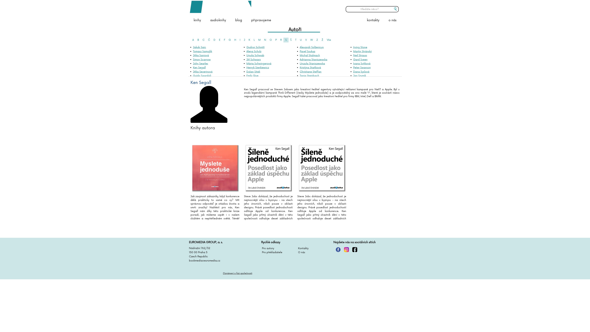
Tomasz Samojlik (202, 51)
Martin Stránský (362, 51)
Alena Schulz (253, 51)
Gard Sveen (360, 59)
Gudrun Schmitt (255, 47)
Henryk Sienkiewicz (257, 67)
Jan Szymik (359, 75)
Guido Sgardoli (202, 75)
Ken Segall (199, 67)
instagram (346, 249)
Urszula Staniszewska (312, 63)
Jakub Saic (199, 47)
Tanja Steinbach (309, 75)
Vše (329, 40)
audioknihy (218, 20)
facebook (354, 249)
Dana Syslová (361, 71)
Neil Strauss (360, 55)
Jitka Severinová (202, 71)
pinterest (338, 249)
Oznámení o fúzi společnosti (237, 273)
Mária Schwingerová (258, 63)
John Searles (200, 63)
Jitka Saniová (201, 55)
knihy (197, 20)
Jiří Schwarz (253, 59)
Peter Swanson (362, 67)
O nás (301, 252)
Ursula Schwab (255, 55)
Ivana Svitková (361, 63)
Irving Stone (360, 47)
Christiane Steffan (310, 71)
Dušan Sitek (253, 71)
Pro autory (268, 248)
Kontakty (303, 248)
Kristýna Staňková (310, 67)
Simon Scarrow (202, 59)
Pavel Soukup (307, 51)
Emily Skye (252, 75)
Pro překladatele (272, 252)
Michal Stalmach (310, 55)
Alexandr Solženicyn (312, 47)
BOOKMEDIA (220, 7)
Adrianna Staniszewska (313, 59)
